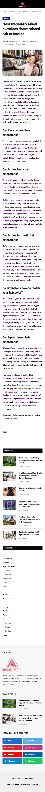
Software (6, 627)
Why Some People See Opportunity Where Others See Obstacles (29, 504)
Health (5, 595)
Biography (7, 579)
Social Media (7, 623)
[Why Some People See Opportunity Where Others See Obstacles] (9, 505)
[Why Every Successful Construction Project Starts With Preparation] (9, 520)
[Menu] (4, 4)
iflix (4, 415)
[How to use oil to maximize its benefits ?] (9, 491)
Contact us (15, 778)
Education (7, 571)
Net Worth (6, 611)
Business (6, 563)
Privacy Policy (28, 778)
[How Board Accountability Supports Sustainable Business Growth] (9, 461)
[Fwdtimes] (22, 4)
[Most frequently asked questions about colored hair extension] (22, 63)
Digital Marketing (9, 567)
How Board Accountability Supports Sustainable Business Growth (30, 460)
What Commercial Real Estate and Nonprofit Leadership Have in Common (30, 475)
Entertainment (8, 575)
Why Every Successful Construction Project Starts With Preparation (29, 519)
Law (4, 603)
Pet (4, 619)
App (4, 555)
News (5, 615)
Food (4, 591)
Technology (7, 631)
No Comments (9, 44)
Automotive (7, 559)
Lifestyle (6, 607)
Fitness (5, 587)
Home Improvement (10, 599)
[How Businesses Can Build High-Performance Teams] (9, 535)
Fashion (6, 18)
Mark (6, 41)
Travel (5, 635)
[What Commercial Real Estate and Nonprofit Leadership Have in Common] (9, 476)
